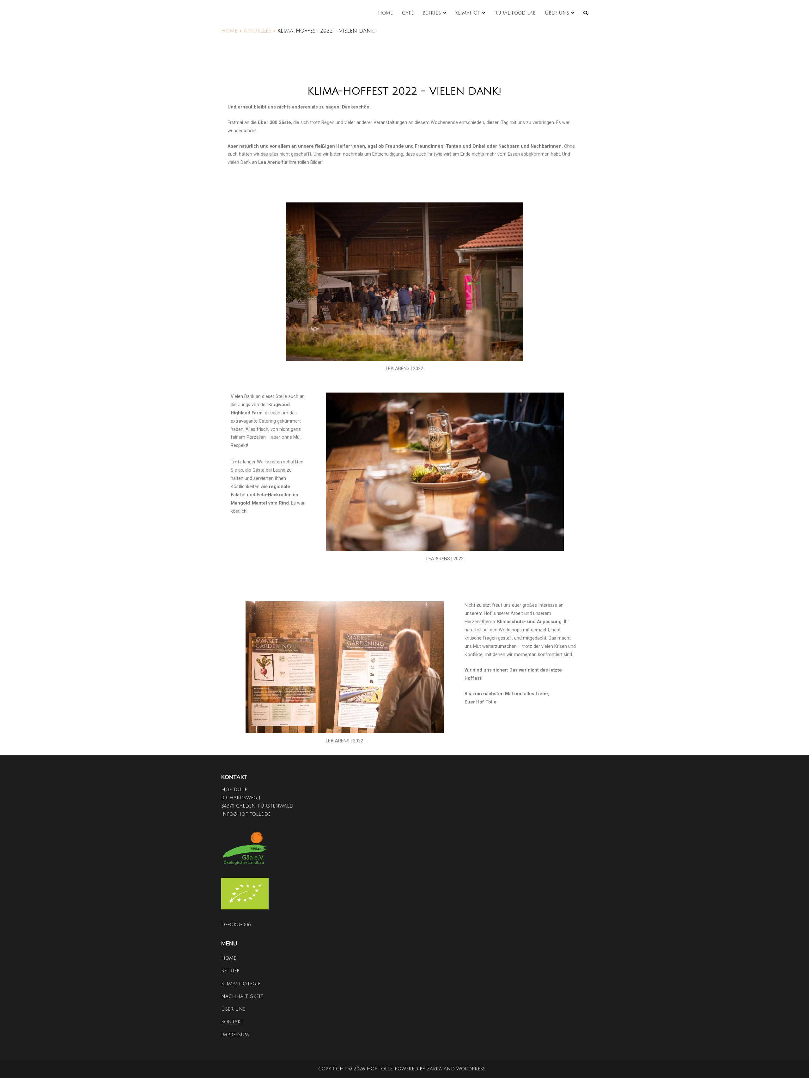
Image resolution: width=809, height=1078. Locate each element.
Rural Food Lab (515, 13)
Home (385, 13)
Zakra (434, 1069)
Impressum (235, 1034)
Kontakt (232, 1021)
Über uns (557, 13)
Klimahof (467, 13)
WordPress (470, 1069)
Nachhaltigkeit (242, 996)
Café (408, 13)
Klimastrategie (240, 984)
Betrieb (432, 13)
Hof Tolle (379, 1069)
